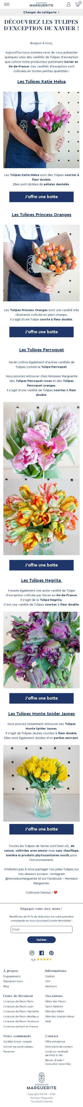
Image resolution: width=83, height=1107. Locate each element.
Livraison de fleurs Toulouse (21, 1021)
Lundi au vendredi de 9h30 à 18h (56, 1053)
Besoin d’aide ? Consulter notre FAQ (57, 1062)
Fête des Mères (54, 1011)
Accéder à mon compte (17, 1041)
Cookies (50, 976)
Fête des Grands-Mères (59, 1016)
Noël (48, 1021)
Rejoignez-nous (13, 981)
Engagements (12, 976)
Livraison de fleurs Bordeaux (21, 1016)
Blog (6, 986)
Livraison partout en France (20, 1026)
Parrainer (9, 1051)
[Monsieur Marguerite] (41, 4)
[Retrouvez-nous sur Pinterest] (51, 953)
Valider (41, 939)
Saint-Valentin (54, 1006)
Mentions (51, 986)
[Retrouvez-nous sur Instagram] (32, 953)
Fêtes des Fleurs (55, 1001)
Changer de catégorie (40, 12)
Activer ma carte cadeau (18, 1047)
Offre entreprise (55, 1041)
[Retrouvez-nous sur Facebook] (42, 953)
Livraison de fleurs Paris (18, 1001)
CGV (48, 981)
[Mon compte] (68, 4)
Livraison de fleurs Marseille (21, 1011)
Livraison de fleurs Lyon (18, 1006)
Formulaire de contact (59, 1047)
